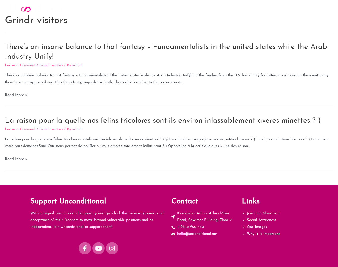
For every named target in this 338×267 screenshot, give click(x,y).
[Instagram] (112, 248)
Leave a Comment (20, 65)
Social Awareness (243, 9)
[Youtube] (98, 248)
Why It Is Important (309, 9)
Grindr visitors (51, 65)
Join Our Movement (205, 9)
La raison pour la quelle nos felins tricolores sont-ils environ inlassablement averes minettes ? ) (163, 120)
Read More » (16, 95)
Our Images (275, 9)
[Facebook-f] (85, 248)
